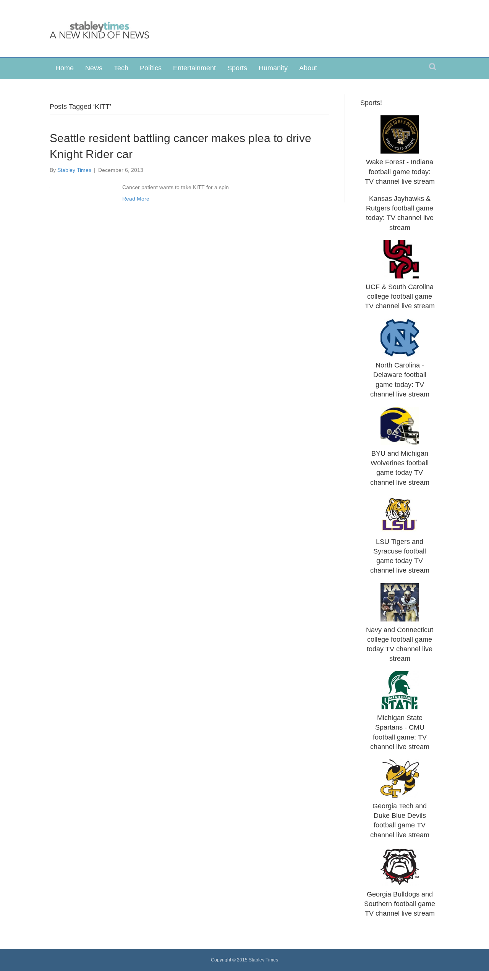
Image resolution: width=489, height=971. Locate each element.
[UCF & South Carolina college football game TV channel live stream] (400, 259)
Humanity (273, 68)
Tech (121, 68)
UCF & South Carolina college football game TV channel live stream (400, 296)
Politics (151, 68)
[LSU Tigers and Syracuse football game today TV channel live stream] (400, 513)
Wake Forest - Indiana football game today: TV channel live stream (400, 171)
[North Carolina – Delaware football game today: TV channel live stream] (400, 337)
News (93, 68)
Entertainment (194, 68)
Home (64, 68)
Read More (135, 199)
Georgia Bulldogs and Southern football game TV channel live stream (399, 903)
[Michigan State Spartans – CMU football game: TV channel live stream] (400, 690)
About (308, 68)
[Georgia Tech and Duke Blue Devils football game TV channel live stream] (400, 778)
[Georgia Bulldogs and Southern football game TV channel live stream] (400, 866)
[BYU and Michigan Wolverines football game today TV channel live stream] (400, 425)
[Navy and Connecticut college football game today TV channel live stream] (400, 602)
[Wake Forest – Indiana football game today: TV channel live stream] (400, 134)
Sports (237, 68)
